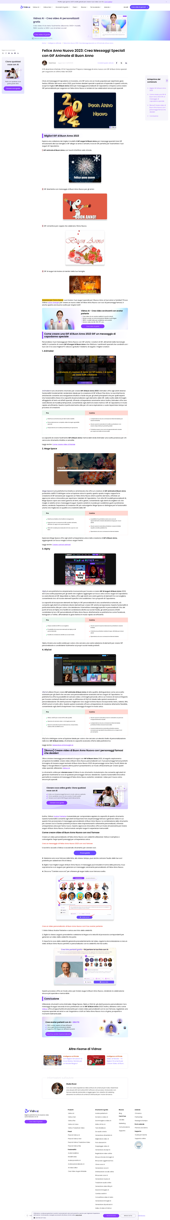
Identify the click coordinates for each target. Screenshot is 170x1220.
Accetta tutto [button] (111, 1215)
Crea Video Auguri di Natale (77, 1171)
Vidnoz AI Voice (73, 1124)
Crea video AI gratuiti (35, 1122)
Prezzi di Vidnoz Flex (74, 1146)
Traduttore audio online (103, 1183)
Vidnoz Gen (47, 7)
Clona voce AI (100, 1164)
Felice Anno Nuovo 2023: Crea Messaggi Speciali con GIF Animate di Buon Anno (88, 43)
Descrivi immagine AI (102, 1190)
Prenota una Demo (141, 1128)
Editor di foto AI (100, 1124)
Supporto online (140, 1138)
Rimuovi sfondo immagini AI (104, 1157)
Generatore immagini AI (103, 1201)
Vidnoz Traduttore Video (76, 1128)
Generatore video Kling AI (103, 1186)
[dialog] (85, 1215)
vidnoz (25, 7)
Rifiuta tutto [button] (128, 1215)
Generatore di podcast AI (103, 1204)
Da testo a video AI (101, 1117)
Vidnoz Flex (71, 1121)
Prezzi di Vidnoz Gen (74, 1139)
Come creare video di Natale (63, 444)
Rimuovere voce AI (101, 1175)
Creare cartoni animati (61, 544)
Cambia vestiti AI (100, 1194)
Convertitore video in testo (104, 1197)
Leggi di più (79, 1215)
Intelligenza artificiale (54, 43)
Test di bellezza (100, 1128)
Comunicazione (124, 1127)
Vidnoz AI (36, 7)
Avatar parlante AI (101, 1113)
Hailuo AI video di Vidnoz (103, 1208)
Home (44, 43)
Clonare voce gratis (57, 803)
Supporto (122, 1131)
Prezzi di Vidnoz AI (74, 1135)
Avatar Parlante (60, 816)
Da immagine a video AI (103, 1121)
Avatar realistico (73, 1153)
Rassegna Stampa (141, 1121)
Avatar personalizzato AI (76, 1164)
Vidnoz (44, 1009)
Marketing (122, 1123)
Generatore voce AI (101, 1168)
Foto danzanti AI (100, 1142)
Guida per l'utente (141, 1135)
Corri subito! (108, 2)
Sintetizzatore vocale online (104, 1172)
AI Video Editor (72, 1168)
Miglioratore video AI (102, 1139)
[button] (67, 1218)
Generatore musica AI (102, 1179)
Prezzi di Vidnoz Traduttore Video (79, 1142)
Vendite (121, 1120)
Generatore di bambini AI (103, 1135)
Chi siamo (138, 1113)
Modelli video (72, 1157)
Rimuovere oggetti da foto (104, 1161)
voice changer (53, 302)
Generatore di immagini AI (62, 745)
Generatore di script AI (102, 1150)
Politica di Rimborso (138, 1215)
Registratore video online (103, 1153)
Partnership (138, 1117)
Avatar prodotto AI (74, 1160)
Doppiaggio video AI (102, 1146)
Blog (120, 1113)
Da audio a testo (101, 1132)
